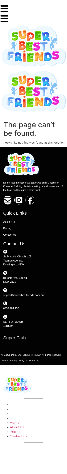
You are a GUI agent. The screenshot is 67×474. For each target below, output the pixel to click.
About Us (17, 409)
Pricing (7, 228)
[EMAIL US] (5, 448)
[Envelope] (7, 200)
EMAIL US (10, 454)
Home (15, 404)
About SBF (9, 221)
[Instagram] (18, 200)
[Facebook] (29, 200)
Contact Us (9, 234)
